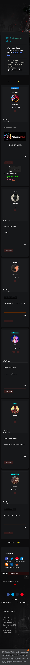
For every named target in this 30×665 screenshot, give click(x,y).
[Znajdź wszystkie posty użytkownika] (15, 111)
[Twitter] (12, 594)
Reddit (17, 567)
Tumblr (12, 567)
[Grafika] (7, 602)
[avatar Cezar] (15, 410)
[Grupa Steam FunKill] (17, 594)
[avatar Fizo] (15, 198)
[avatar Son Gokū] (15, 98)
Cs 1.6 (5, 627)
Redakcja (11, 66)
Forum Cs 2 (7, 617)
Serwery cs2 (7, 620)
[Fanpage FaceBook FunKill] (8, 594)
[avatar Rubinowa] (15, 339)
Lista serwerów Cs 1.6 (10, 622)
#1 (25, 157)
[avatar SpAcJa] (15, 268)
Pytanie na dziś (14, 68)
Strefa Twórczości (15, 64)
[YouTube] (22, 594)
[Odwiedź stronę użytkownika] (18, 352)
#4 (25, 386)
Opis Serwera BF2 (9, 625)
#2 (25, 244)
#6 (25, 527)
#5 (25, 456)
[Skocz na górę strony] (15, 585)
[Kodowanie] (23, 602)
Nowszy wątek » (14, 581)
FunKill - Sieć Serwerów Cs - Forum (16, 61)
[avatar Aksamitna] (15, 480)
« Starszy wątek (5, 581)
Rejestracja (7, 633)
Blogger (7, 567)
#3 (25, 315)
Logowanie (7, 630)
